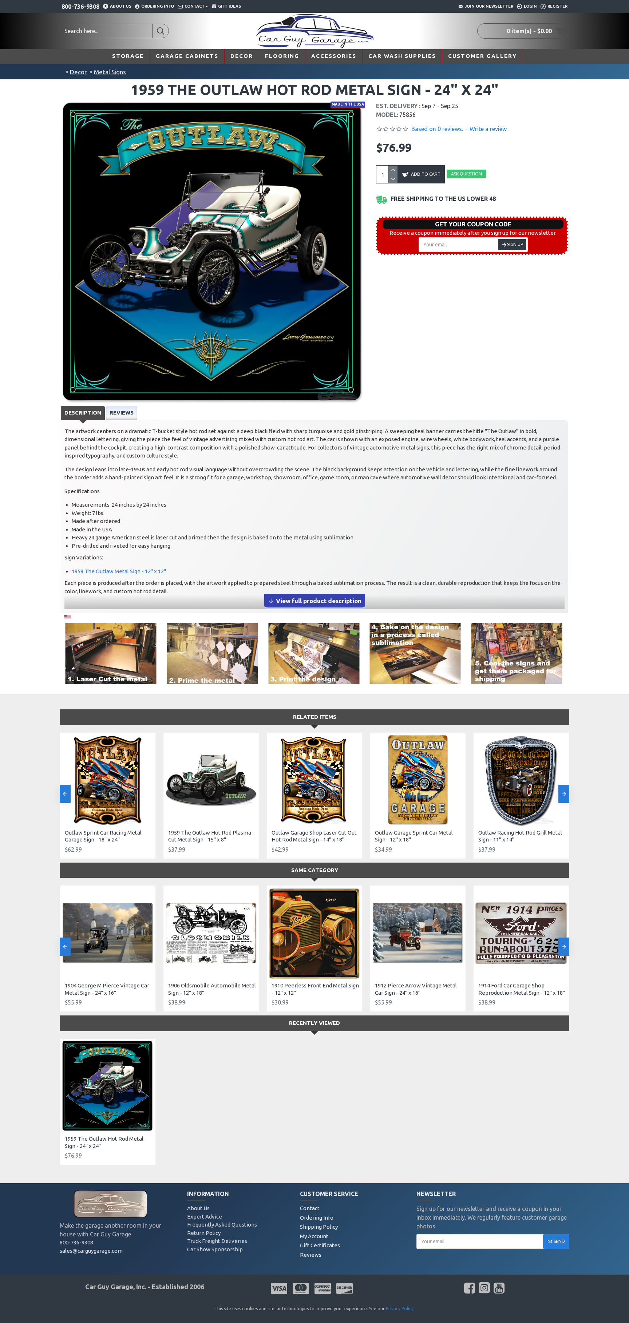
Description (82, 412)
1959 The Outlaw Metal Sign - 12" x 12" (119, 571)
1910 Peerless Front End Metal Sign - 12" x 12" (315, 989)
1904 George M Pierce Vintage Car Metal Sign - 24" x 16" (107, 989)
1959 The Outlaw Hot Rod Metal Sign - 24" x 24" (104, 1142)
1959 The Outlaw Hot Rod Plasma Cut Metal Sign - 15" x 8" (209, 836)
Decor (78, 71)
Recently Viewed (314, 1023)
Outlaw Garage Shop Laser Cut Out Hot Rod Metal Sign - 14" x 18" (314, 836)
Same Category (314, 870)
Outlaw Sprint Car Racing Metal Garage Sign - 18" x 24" (103, 836)
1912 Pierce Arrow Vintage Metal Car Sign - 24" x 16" (416, 989)
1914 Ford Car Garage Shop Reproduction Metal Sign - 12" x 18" (521, 989)
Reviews (122, 412)
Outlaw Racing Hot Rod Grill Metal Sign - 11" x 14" (520, 836)
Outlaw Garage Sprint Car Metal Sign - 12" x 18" (414, 836)
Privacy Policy (400, 1308)
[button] (65, 794)
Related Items (314, 717)
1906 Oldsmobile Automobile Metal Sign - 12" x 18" (212, 989)
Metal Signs (110, 71)
